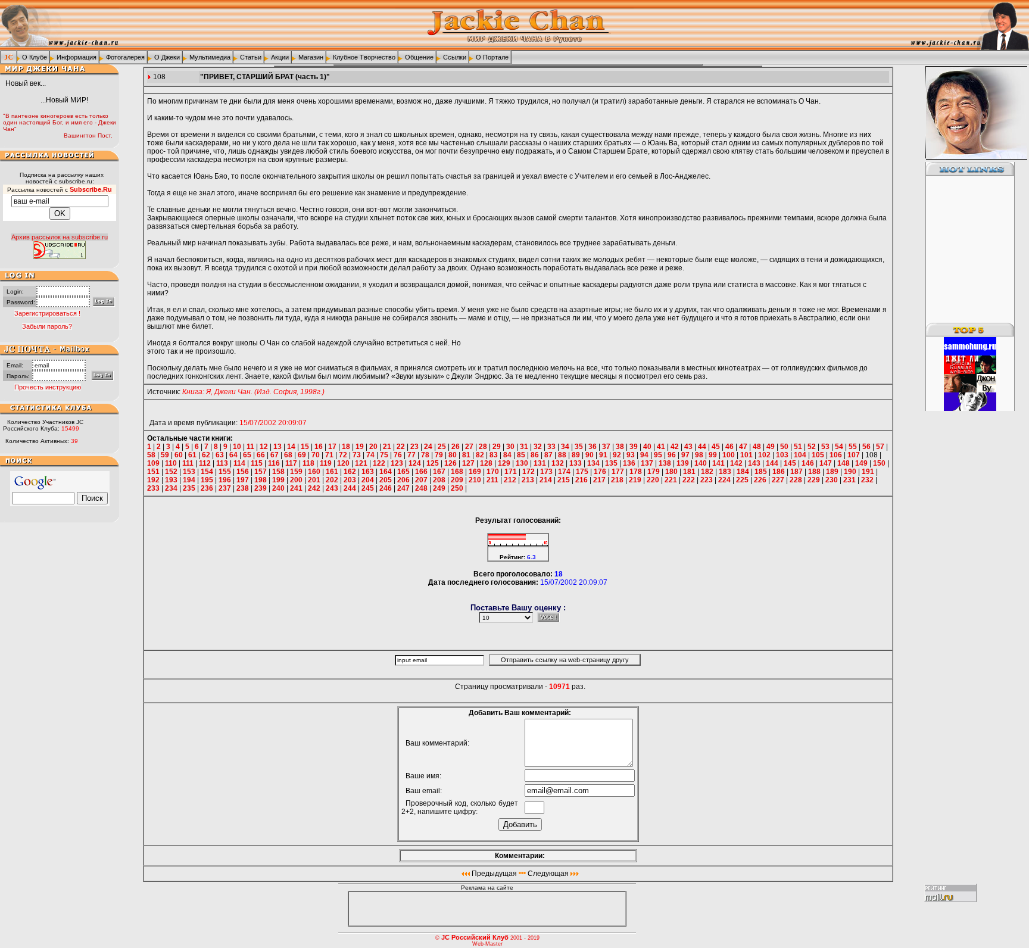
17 (332, 446)
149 (861, 463)
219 (635, 480)
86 (535, 455)
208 (439, 480)
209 (457, 480)
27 (469, 446)
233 (153, 488)
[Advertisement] (963, 249)
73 (357, 455)
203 (350, 480)
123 (397, 463)
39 (633, 446)
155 (225, 471)
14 (291, 446)
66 (261, 455)
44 (702, 446)
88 (562, 455)
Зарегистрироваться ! (47, 313)
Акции (280, 57)
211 (492, 480)
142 (736, 463)
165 (403, 471)
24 (428, 446)
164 (385, 471)
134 (593, 463)
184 (743, 471)
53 (825, 446)
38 (620, 446)
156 (242, 471)
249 (439, 488)
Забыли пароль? (47, 326)
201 (314, 480)
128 (486, 463)
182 (707, 471)
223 (706, 480)
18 (346, 446)
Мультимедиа (210, 57)
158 (278, 471)
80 (452, 455)
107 (853, 455)
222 (688, 480)
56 (866, 446)
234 (171, 488)
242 (314, 488)
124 (415, 463)
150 (879, 463)
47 (743, 446)
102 (764, 455)
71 (329, 455)
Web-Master (487, 944)
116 (274, 463)
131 (540, 463)
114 (239, 463)
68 (288, 455)
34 (565, 446)
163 (367, 471)
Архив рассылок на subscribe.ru (59, 237)
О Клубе (34, 57)
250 (457, 488)
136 (629, 463)
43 (688, 446)
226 (760, 480)
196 (225, 480)
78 (425, 455)
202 (332, 480)
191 (868, 471)
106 (836, 455)
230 (831, 480)
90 (589, 455)
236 (207, 488)
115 (257, 463)
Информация (76, 57)
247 (403, 488)
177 (618, 471)
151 (153, 471)
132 (557, 463)
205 (385, 480)
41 (661, 446)
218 (617, 480)
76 (398, 455)
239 (260, 488)
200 (296, 480)
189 (832, 471)
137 (647, 463)
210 (475, 480)
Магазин (311, 57)
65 (247, 455)
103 (782, 455)
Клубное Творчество (364, 57)
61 (192, 455)
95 (658, 455)
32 (538, 446)
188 (814, 471)
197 (242, 480)
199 (278, 480)
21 (387, 446)
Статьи (250, 57)
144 (772, 463)
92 (617, 455)
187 (796, 471)
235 (189, 488)
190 (850, 471)
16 (318, 446)
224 (724, 480)
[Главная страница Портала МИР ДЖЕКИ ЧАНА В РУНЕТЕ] (8, 56)
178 (635, 471)
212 (510, 480)
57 (880, 446)
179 (653, 471)
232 (867, 480)
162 (350, 471)
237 (225, 488)
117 (291, 463)
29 (496, 446)
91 (603, 455)
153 (189, 471)
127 (468, 463)
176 (600, 471)
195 (207, 480)
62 (206, 455)
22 (401, 446)
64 (233, 455)
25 (442, 446)
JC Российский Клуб (475, 937)
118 (308, 463)
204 (367, 480)
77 (411, 455)
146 (808, 463)
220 (653, 480)
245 (367, 488)
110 (171, 463)
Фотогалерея (125, 57)
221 (671, 480)
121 (361, 463)
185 (760, 471)
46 (729, 446)
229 (813, 480)
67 (274, 455)
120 (343, 463)
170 (493, 471)
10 (237, 446)
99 (713, 455)
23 (414, 446)
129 (504, 463)
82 (480, 455)
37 (606, 446)
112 (205, 463)
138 (665, 463)
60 (178, 455)
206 (403, 480)
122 (379, 463)
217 (599, 480)
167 (439, 471)
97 (685, 455)
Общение (419, 57)
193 (171, 480)
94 (644, 455)
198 (260, 480)
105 (818, 455)
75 (384, 455)
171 (510, 471)
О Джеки (167, 57)
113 (222, 463)
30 (510, 446)
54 (839, 446)
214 (546, 480)
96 (672, 455)
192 (153, 480)
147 (825, 463)
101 (746, 455)
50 (784, 446)
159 (296, 471)
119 (326, 463)
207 (421, 480)
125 (432, 463)
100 (728, 455)
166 (421, 471)
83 (493, 455)
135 (611, 463)
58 (151, 455)
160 (314, 471)
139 (682, 463)
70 (315, 455)
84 (507, 455)
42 (675, 446)
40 (647, 446)
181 (689, 471)
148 (843, 463)
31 (524, 446)
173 (546, 471)
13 (277, 446)
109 (153, 463)
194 (189, 480)
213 (528, 480)
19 (360, 446)
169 (475, 471)
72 (343, 455)
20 (373, 446)
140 (700, 463)
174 (564, 471)
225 (742, 480)
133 (575, 463)
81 (466, 455)
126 (450, 463)
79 (439, 455)
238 (242, 488)
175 (582, 471)
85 (521, 455)
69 (302, 455)
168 (457, 471)
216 (581, 480)
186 (778, 471)
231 (849, 480)
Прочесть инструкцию (47, 387)
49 (770, 446)
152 (171, 471)
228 (796, 480)
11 (250, 446)
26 (455, 446)
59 (165, 455)
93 (630, 455)
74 (370, 455)
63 (220, 455)
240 (278, 488)
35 (579, 446)
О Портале (492, 57)
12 (264, 446)
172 (528, 471)
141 (718, 463)
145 (790, 463)
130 (522, 463)
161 (332, 471)
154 (207, 471)
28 (483, 446)
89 (576, 455)
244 (350, 488)
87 (548, 455)
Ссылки (454, 57)
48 (757, 446)
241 (296, 488)
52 (811, 446)
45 (716, 446)
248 (421, 488)
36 (592, 446)
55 (853, 446)
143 (754, 463)
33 (551, 446)
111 (188, 463)
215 (563, 480)
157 (260, 471)
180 (671, 471)
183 (725, 471)
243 (332, 488)
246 (385, 488)
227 (778, 480)
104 (800, 455)
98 (699, 455)
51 (798, 446)
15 (305, 446)
